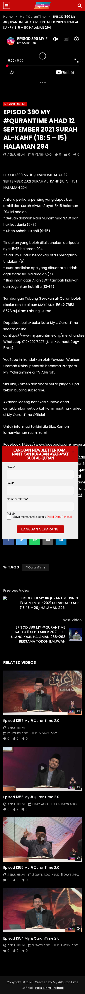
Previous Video (16, 590)
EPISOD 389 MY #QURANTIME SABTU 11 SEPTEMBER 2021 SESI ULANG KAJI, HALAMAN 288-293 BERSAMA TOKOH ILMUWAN (38, 634)
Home (8, 16)
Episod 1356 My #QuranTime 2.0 (31, 796)
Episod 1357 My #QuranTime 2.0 (31, 720)
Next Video (72, 619)
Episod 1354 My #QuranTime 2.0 (31, 938)
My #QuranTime (33, 16)
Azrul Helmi (16, 154)
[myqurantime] (42, 5)
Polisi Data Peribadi (49, 988)
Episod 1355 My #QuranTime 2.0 (31, 867)
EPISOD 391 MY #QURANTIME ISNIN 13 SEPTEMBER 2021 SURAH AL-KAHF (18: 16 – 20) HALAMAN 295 (49, 603)
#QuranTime (35, 567)
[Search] (79, 5)
